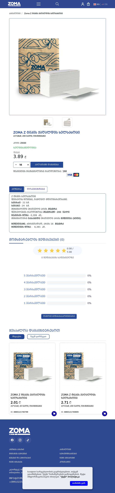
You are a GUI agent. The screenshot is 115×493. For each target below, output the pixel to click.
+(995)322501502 (19, 482)
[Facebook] (12, 440)
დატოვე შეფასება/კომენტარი (59, 316)
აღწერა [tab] (17, 189)
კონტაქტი (65, 462)
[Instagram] (20, 440)
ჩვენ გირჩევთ (38, 336)
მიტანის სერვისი (18, 453)
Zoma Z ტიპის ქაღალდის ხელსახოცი (43, 13)
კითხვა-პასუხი (16, 449)
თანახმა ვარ (78, 483)
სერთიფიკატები (68, 453)
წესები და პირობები (20, 458)
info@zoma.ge (18, 478)
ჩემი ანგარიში (67, 458)
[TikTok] (28, 440)
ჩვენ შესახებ (15, 462)
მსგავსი (16, 336)
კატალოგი (14, 13)
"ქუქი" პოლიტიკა (70, 476)
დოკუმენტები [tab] (36, 189)
